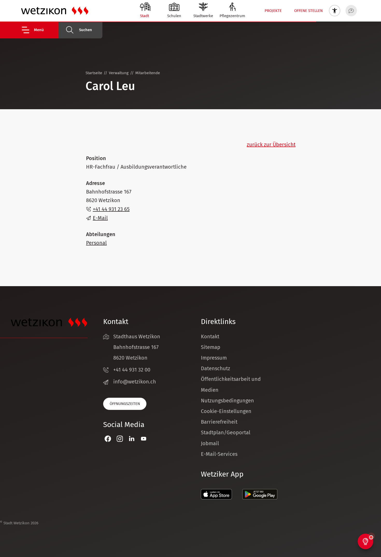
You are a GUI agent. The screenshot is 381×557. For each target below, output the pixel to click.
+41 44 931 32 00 (131, 370)
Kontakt (210, 336)
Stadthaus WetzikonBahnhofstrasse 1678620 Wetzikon (136, 347)
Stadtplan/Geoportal (225, 432)
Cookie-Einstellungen (226, 411)
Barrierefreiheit (219, 422)
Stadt (144, 15)
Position (96, 158)
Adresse (95, 183)
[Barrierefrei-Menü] (334, 10)
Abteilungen (100, 234)
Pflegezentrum (232, 15)
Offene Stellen (308, 10)
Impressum (214, 358)
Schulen (174, 15)
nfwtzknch (135, 382)
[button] (39, 30)
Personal (96, 243)
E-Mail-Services (219, 454)
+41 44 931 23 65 (111, 209)
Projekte (273, 10)
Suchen (85, 29)
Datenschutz (215, 368)
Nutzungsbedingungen (227, 400)
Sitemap (210, 347)
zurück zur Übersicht (271, 144)
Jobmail (210, 443)
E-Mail (100, 218)
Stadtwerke (203, 15)
